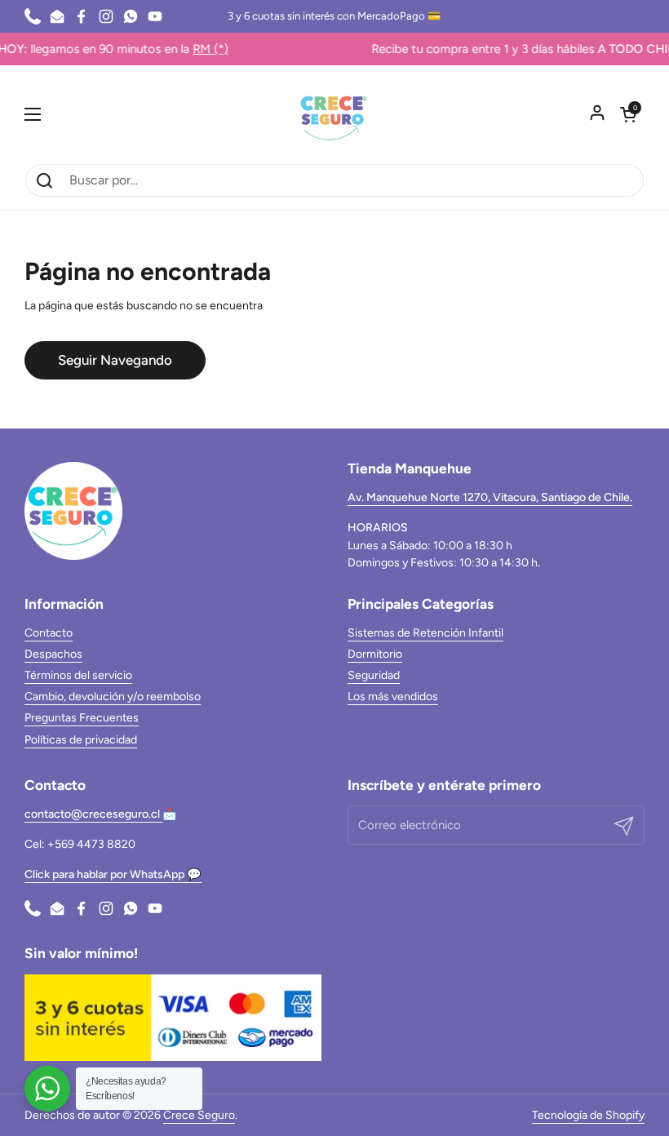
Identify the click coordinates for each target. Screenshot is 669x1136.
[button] (628, 114)
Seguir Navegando (115, 360)
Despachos (53, 654)
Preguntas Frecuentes (81, 718)
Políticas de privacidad (80, 740)
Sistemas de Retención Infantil (425, 633)
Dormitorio (375, 654)
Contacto (48, 633)
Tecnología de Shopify (588, 1115)
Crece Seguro (199, 1115)
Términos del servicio (78, 675)
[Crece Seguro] (334, 114)
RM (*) (195, 49)
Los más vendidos (393, 696)
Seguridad (374, 675)
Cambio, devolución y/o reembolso (112, 696)
